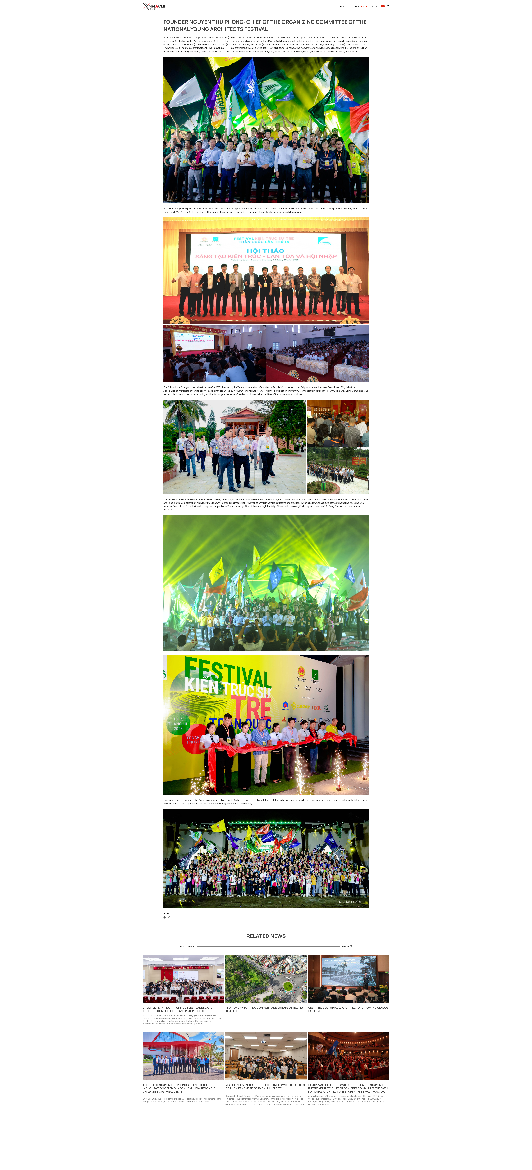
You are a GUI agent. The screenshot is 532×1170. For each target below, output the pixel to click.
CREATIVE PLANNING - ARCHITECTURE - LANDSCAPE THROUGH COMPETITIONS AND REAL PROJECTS (177, 1009)
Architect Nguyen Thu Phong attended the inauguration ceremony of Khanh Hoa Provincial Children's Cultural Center (180, 1088)
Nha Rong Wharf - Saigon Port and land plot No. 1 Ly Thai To (264, 1009)
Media (364, 6)
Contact (374, 6)
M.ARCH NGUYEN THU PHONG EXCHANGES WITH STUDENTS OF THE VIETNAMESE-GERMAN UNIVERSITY (265, 1086)
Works (355, 6)
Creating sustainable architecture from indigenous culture (348, 1009)
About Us (344, 6)
